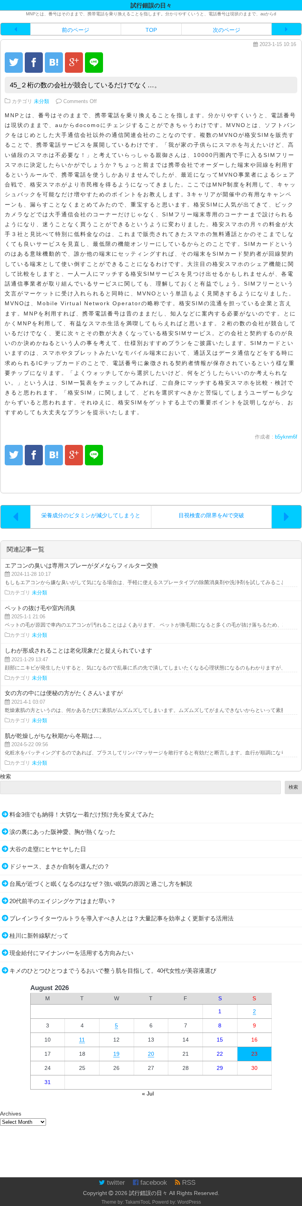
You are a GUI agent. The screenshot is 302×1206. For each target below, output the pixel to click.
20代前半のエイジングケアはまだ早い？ (62, 901)
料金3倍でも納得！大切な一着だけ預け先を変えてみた (81, 814)
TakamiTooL (138, 1202)
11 (82, 1039)
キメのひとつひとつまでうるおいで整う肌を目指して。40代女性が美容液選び (112, 970)
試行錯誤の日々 (148, 1193)
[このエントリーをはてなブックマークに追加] (54, 62)
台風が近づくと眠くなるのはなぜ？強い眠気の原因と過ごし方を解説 (100, 883)
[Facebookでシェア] (33, 62)
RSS (187, 1182)
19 (116, 1054)
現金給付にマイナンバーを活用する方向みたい (71, 953)
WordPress (189, 1202)
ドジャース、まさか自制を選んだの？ (59, 866)
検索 (5, 776)
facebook (152, 1182)
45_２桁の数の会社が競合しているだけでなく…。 (85, 85)
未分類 (41, 101)
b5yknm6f (286, 437)
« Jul (148, 1093)
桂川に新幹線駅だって (38, 935)
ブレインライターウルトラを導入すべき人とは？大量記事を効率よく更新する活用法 (121, 918)
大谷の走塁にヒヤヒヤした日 (47, 849)
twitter (115, 1182)
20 (151, 1054)
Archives (10, 1113)
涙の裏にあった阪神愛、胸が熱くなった (62, 831)
